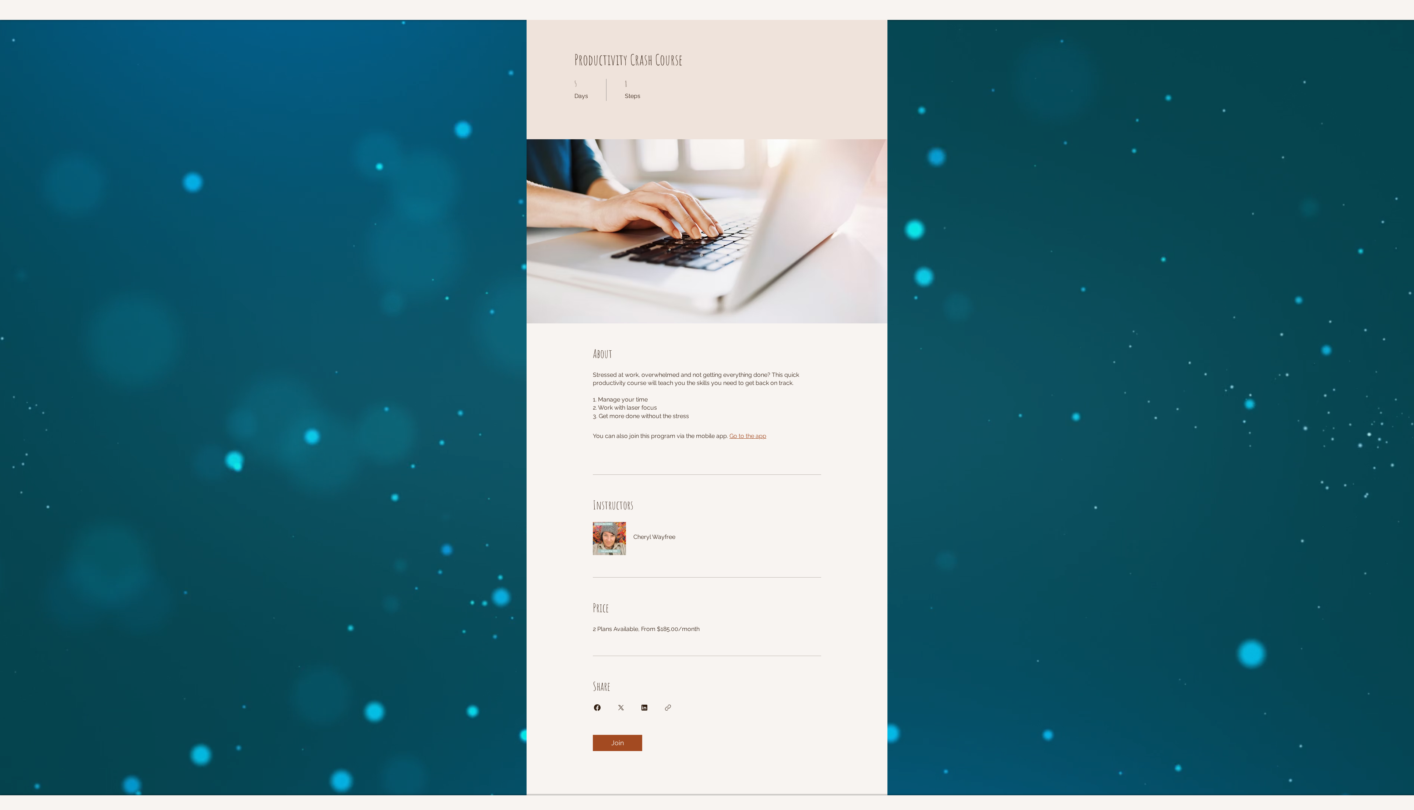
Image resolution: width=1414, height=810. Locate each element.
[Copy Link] (668, 707)
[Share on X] (620, 707)
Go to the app (747, 435)
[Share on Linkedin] (644, 707)
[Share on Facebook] (597, 707)
